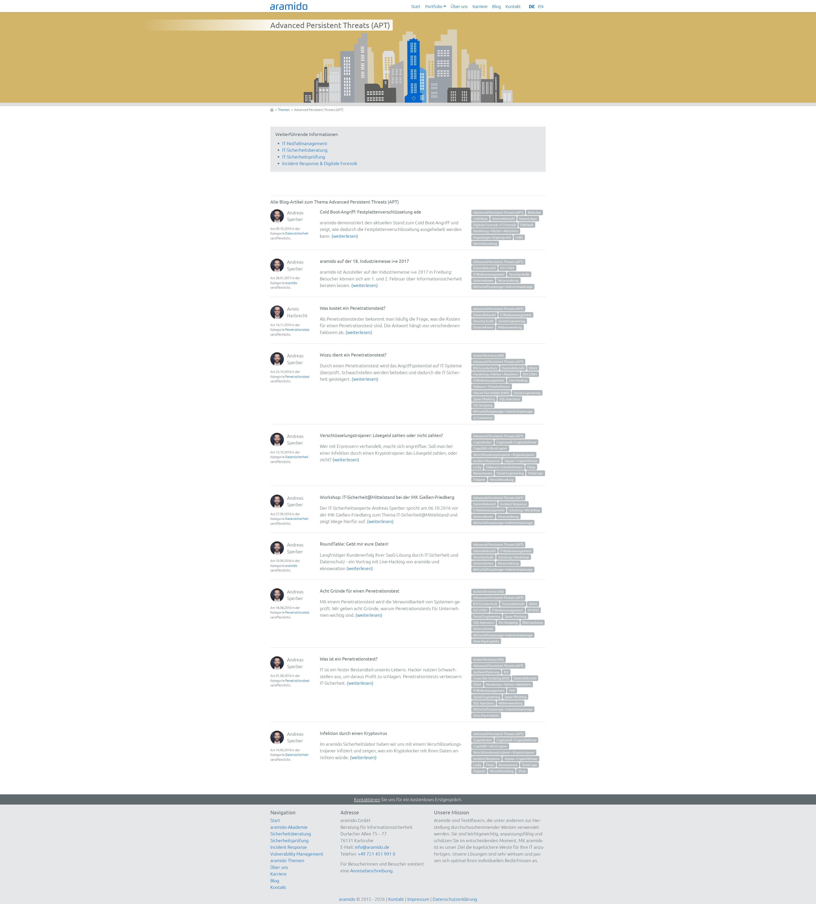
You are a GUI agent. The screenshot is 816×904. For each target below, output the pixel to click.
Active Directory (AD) (488, 355)
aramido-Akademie (289, 827)
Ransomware (482, 473)
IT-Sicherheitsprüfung (303, 156)
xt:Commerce (483, 418)
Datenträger (528, 218)
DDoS (533, 368)
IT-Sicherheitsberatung (304, 150)
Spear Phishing (484, 399)
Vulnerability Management (296, 853)
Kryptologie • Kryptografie (492, 237)
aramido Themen (287, 860)
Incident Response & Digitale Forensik (319, 163)
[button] (436, 6)
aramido (291, 282)
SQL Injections (509, 399)
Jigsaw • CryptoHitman (520, 461)
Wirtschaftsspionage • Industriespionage (503, 286)
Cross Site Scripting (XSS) (491, 678)
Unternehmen (483, 280)
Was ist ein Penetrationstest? (348, 658)
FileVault (526, 225)
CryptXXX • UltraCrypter (490, 448)
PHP (512, 690)
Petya (531, 467)
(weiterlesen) (345, 236)
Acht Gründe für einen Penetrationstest (359, 590)
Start (415, 6)
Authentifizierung (486, 672)
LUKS (519, 237)
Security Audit (519, 274)
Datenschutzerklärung (455, 899)
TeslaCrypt (535, 473)
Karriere (480, 6)
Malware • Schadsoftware (491, 386)
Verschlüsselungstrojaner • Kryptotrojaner (503, 455)
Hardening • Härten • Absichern (495, 231)
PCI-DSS (533, 610)
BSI (506, 672)
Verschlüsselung (485, 243)
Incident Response (486, 461)
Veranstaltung (508, 280)
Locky (477, 467)
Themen (284, 109)
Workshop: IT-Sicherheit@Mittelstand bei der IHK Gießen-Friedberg (387, 497)
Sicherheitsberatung (290, 833)
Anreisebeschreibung (371, 870)
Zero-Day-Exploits (486, 641)
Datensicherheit (296, 233)
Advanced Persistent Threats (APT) (498, 212)
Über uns (459, 6)
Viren (522, 771)
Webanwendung (510, 327)
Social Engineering (511, 321)
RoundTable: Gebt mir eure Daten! (354, 543)
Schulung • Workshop (524, 510)
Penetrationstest (297, 329)
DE (532, 6)
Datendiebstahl (503, 218)
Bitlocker (534, 212)
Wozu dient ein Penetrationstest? (353, 354)
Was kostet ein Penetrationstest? (352, 308)
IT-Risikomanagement (488, 274)
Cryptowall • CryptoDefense (516, 442)
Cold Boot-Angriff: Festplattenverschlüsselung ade (370, 211)
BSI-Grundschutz (485, 368)
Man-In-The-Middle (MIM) (491, 393)
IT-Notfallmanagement (304, 143)
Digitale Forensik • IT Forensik (494, 225)
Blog (496, 6)
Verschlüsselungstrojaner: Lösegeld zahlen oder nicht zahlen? (381, 435)
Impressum (418, 899)
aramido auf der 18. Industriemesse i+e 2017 (364, 261)
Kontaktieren (367, 799)
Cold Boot (480, 218)
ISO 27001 (507, 268)
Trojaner (479, 479)
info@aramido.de (372, 847)
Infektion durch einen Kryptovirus (353, 733)
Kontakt (513, 6)
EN (540, 6)
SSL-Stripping (483, 405)
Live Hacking (518, 380)
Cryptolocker (482, 442)
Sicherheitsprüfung (289, 840)
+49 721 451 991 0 (376, 853)
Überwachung (532, 622)
